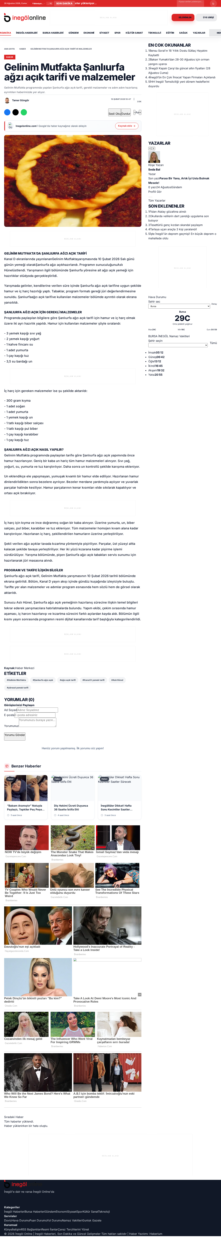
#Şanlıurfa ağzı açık (43, 680)
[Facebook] (110, 1195)
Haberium (156, 1233)
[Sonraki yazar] (153, 148)
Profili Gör (155, 191)
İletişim (16, 1229)
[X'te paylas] (15, 112)
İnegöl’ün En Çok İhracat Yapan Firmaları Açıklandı (182, 77)
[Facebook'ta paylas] (7, 112)
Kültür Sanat (134, 32)
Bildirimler (185, 17)
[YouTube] (110, 1203)
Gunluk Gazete (91, 1220)
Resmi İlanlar (49, 1229)
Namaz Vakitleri (72, 1220)
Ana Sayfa (9, 49)
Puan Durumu (38, 1220)
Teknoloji (154, 32)
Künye (8, 1229)
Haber (22, 49)
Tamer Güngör (20, 100)
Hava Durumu (21, 1220)
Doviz (8, 1220)
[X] (110, 1198)
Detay (214, 304)
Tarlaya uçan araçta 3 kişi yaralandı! (173, 229)
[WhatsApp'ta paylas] (24, 112)
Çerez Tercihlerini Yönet (73, 1229)
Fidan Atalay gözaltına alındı (168, 211)
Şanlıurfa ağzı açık (49, 265)
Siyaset (104, 32)
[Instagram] (110, 1201)
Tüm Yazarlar (156, 200)
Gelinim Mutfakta (64, 259)
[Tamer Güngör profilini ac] (7, 100)
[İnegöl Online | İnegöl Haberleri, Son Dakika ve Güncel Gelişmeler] (25, 17)
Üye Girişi (208, 17)
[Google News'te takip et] (32, 112)
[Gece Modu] (213, 3)
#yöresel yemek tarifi (17, 687)
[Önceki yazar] (150, 148)
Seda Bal (154, 169)
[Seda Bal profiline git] (182, 157)
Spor (117, 32)
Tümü (213, 343)
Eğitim (170, 32)
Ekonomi (89, 32)
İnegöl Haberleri (26, 32)
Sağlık (183, 32)
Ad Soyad (10, 710)
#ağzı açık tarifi (68, 680)
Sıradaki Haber (13, 1117)
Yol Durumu (54, 1220)
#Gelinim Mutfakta (16, 680)
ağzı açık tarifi (41, 297)
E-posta (9, 715)
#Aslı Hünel (117, 680)
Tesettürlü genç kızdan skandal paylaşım (176, 225)
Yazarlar (199, 32)
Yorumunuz (11, 726)
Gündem (73, 32)
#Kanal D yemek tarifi (93, 680)
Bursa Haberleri (53, 32)
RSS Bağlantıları (31, 1229)
